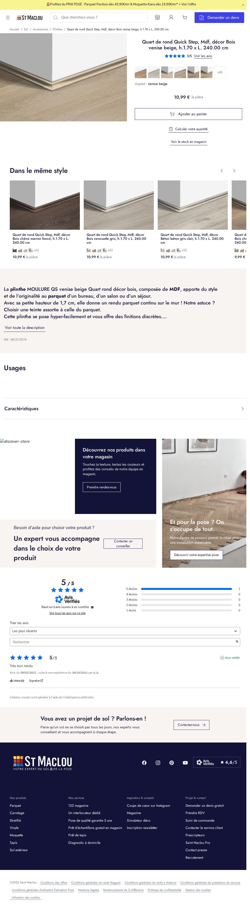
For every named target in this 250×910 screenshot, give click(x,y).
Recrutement (194, 857)
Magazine (134, 812)
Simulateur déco (138, 820)
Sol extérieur (19, 849)
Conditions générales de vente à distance (150, 882)
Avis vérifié (232, 658)
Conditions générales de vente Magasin (96, 882)
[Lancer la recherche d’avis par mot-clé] (237, 642)
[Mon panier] (185, 17)
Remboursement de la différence (123, 890)
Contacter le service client (204, 827)
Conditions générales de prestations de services (210, 882)
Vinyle (14, 827)
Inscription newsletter (142, 827)
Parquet (15, 805)
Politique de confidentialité (164, 890)
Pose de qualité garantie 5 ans (90, 820)
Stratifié (15, 820)
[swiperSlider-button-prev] (222, 171)
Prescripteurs (195, 835)
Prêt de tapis (77, 835)
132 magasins (78, 805)
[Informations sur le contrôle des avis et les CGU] (92, 607)
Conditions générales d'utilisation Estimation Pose (43, 890)
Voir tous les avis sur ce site (67, 613)
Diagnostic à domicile (84, 842)
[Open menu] (8, 17)
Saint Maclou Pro (198, 842)
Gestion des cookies (198, 890)
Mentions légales (88, 890)
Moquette (16, 835)
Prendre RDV (195, 812)
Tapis (13, 842)
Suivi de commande (200, 820)
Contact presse (196, 849)
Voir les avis (203, 56)
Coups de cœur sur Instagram (148, 805)
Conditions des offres (54, 882)
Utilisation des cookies (26, 897)
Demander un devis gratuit (205, 805)
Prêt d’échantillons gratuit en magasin (95, 827)
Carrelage (17, 812)
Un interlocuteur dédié (84, 812)
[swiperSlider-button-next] (234, 171)
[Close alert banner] (243, 5)
